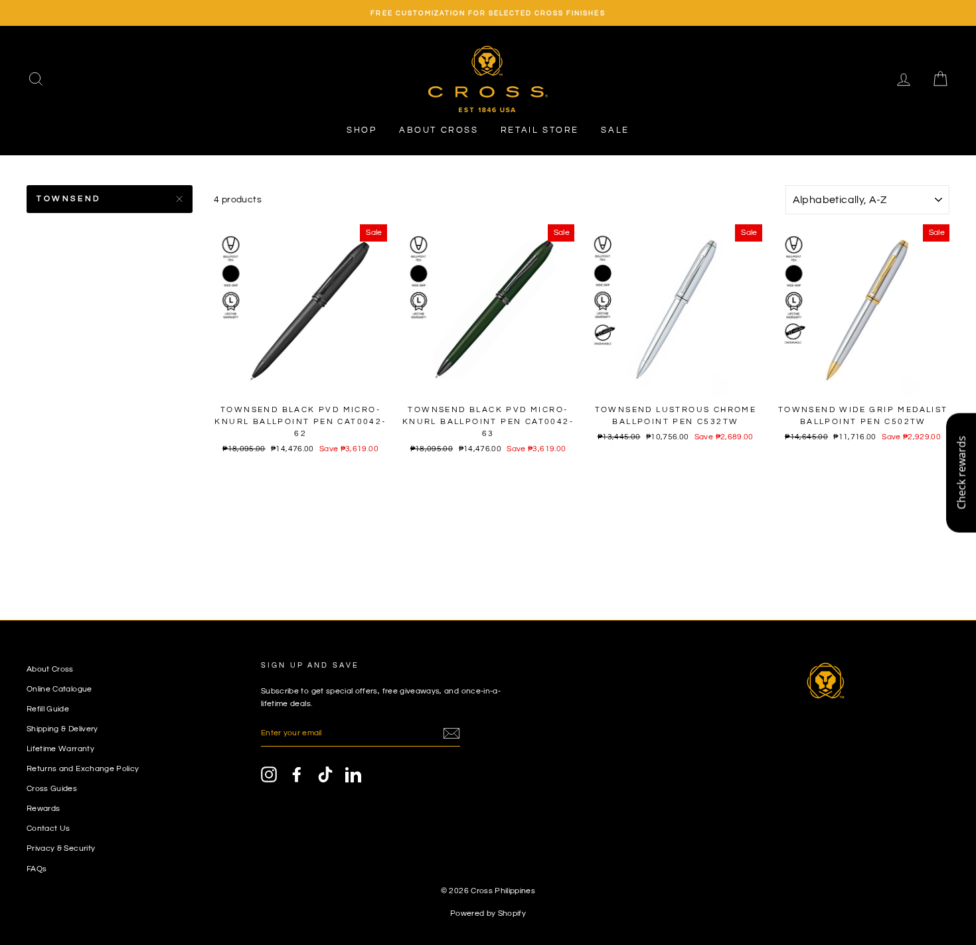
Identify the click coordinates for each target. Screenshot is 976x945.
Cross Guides (52, 788)
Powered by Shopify (488, 913)
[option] (488, 13)
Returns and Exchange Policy (83, 768)
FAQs (36, 869)
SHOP (361, 130)
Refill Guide (48, 709)
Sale (615, 130)
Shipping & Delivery (62, 729)
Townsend (69, 198)
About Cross (439, 130)
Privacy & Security (61, 848)
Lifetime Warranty (60, 749)
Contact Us (48, 828)
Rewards (43, 808)
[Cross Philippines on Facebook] (297, 774)
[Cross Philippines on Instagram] (269, 774)
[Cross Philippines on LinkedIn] (353, 774)
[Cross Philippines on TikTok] (325, 774)
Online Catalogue (59, 689)
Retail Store (540, 130)
